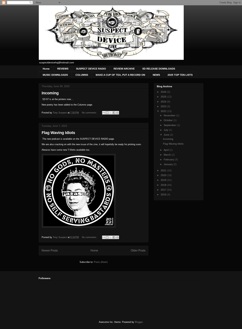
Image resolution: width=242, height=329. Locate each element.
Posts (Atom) (101, 262)
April (166, 149)
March (167, 154)
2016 (164, 194)
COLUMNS (81, 74)
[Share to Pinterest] (117, 113)
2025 (164, 96)
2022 (164, 111)
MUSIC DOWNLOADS (55, 74)
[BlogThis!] (107, 113)
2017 (164, 189)
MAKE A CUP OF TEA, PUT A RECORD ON (120, 74)
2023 (164, 106)
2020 (164, 175)
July (166, 129)
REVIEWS (62, 68)
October (168, 120)
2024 (164, 101)
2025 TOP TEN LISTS (180, 74)
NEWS (156, 74)
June (167, 134)
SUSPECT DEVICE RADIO (91, 68)
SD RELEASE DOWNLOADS (158, 68)
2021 (164, 170)
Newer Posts (50, 250)
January (168, 164)
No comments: (90, 112)
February (169, 159)
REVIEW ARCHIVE (124, 68)
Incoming (50, 93)
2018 (164, 185)
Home (46, 68)
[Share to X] (110, 113)
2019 (164, 180)
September (170, 125)
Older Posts (138, 250)
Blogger (138, 322)
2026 (164, 91)
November (170, 115)
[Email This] (104, 113)
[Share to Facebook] (114, 113)
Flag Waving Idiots (58, 132)
